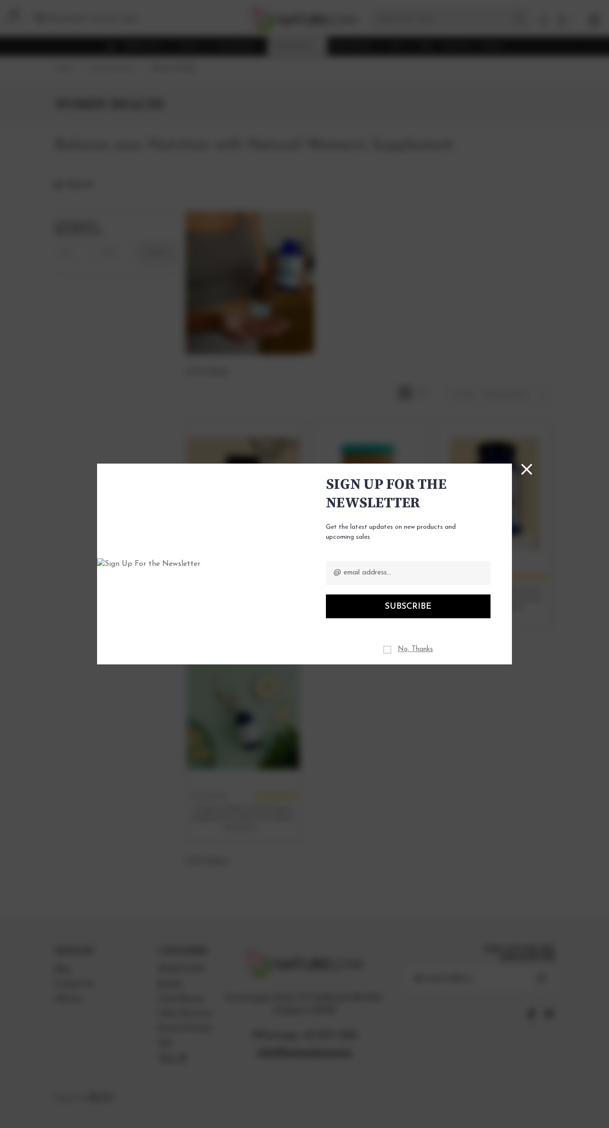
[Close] (526, 469)
